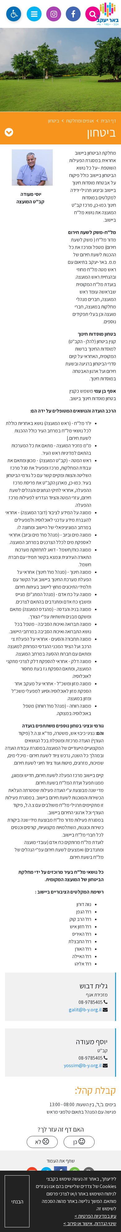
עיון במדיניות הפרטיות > (95, 1216)
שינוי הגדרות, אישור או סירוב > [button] (89, 1223)
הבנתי (17, 1201)
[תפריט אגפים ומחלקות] (9, 132)
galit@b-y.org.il (85, 1009)
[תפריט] (34, 14)
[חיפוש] (92, 14)
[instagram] (53, 14)
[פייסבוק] (73, 14)
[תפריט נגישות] (13, 14)
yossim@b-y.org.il (83, 1065)
